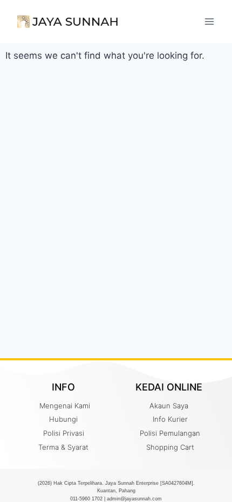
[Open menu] (209, 21)
